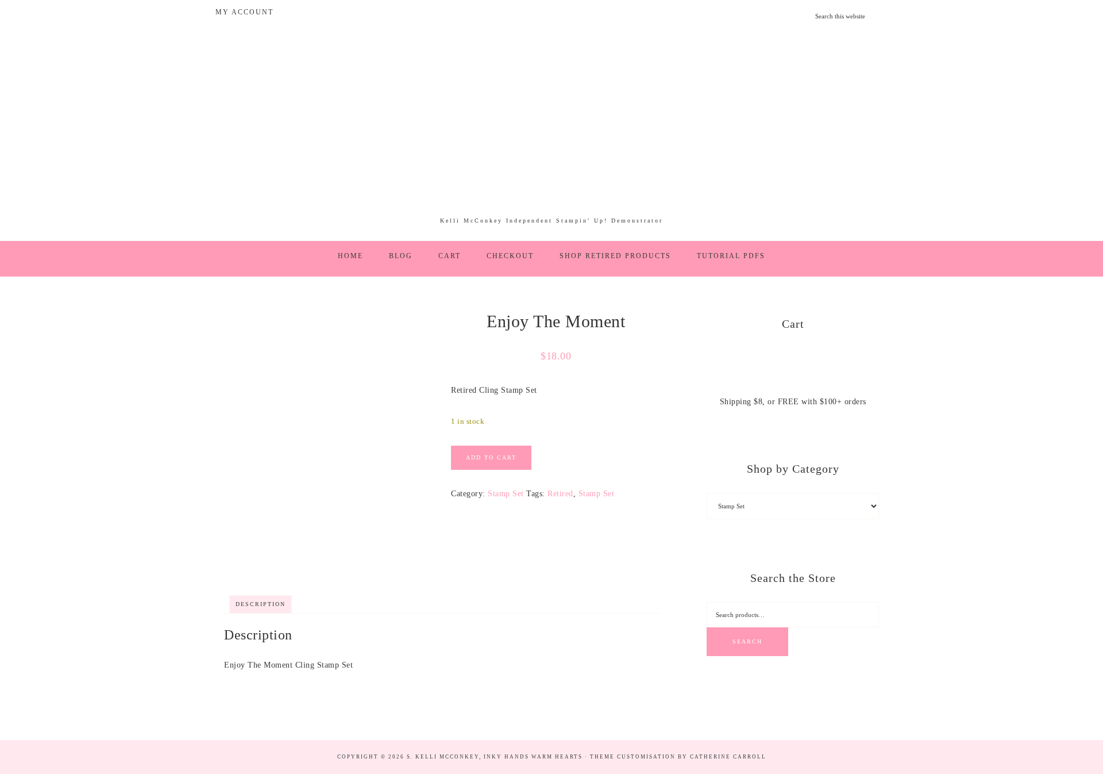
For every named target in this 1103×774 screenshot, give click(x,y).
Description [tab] (261, 604)
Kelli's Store (551, 129)
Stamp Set (506, 493)
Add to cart (491, 457)
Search (747, 641)
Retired (560, 493)
